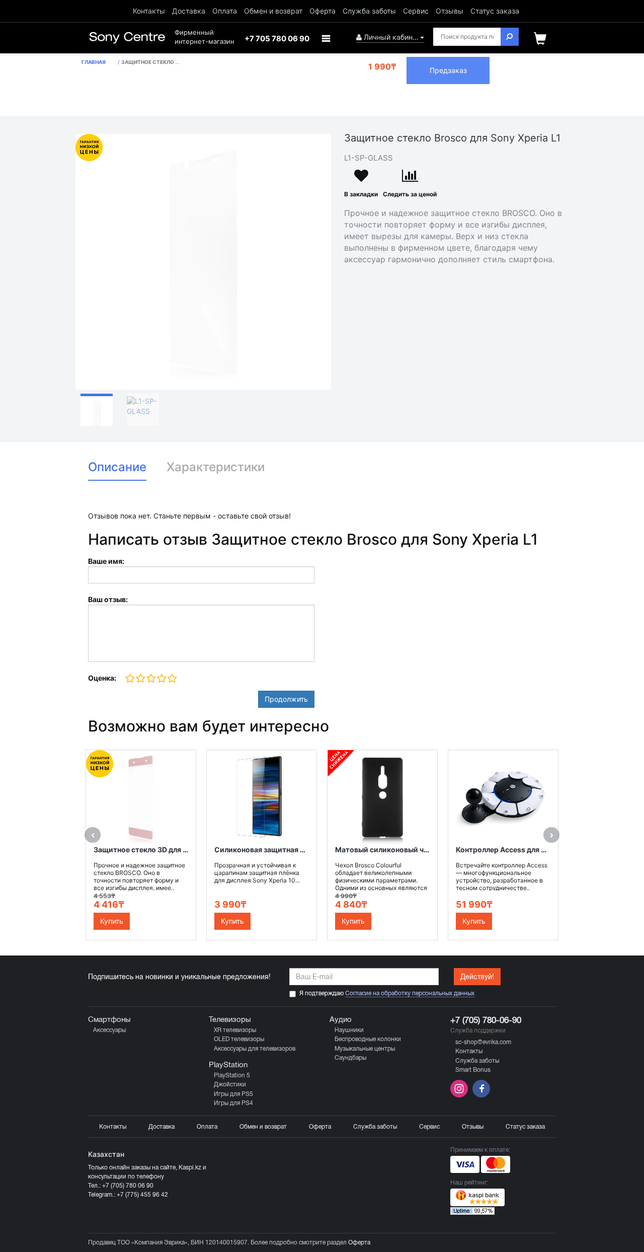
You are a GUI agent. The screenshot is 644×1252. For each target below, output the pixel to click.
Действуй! (477, 977)
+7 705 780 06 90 (277, 38)
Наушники (349, 1030)
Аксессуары (109, 1030)
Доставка (188, 11)
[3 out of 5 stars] (150, 679)
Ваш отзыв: (108, 599)
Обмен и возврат (273, 11)
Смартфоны (109, 1019)
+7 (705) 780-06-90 (485, 1020)
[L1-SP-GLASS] (203, 262)
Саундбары (350, 1057)
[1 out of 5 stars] (130, 679)
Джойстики (230, 1084)
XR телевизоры (235, 1030)
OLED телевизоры (239, 1039)
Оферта (322, 11)
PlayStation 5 (232, 1075)
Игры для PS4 (233, 1103)
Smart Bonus (473, 1069)
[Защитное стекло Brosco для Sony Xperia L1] (96, 410)
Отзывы (449, 11)
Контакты (149, 11)
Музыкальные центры (365, 1048)
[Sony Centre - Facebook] (480, 1095)
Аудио (341, 1019)
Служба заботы (369, 11)
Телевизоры (230, 1019)
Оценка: (102, 678)
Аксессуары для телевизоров (254, 1048)
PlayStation (228, 1065)
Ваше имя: (106, 561)
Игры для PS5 (233, 1093)
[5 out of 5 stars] (172, 679)
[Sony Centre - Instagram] (460, 1095)
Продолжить (286, 699)
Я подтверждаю (386, 993)
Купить (111, 921)
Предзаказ (448, 70)
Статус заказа (494, 11)
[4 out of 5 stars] (161, 679)
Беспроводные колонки (368, 1039)
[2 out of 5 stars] (140, 679)
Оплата (224, 11)
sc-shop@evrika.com (483, 1042)
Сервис (416, 11)
